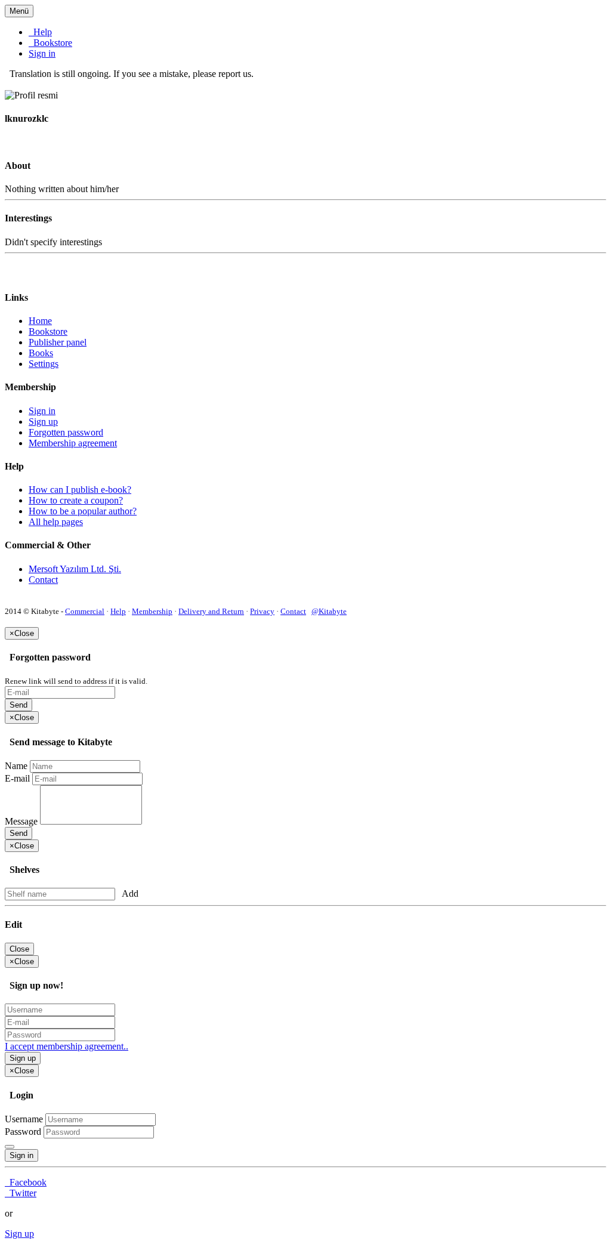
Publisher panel (58, 342)
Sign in (42, 53)
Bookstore (50, 43)
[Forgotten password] (9, 1147)
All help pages (56, 522)
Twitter (20, 1193)
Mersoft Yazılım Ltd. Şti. (75, 569)
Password (23, 1131)
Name (16, 766)
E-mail (17, 778)
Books (41, 353)
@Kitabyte (329, 611)
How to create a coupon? (76, 500)
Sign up (43, 421)
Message (21, 821)
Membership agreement (73, 443)
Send (18, 704)
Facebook (26, 1182)
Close (19, 948)
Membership (152, 611)
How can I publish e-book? (80, 489)
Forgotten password (66, 432)
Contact (43, 580)
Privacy (262, 611)
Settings (43, 364)
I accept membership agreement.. (66, 1046)
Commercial (84, 611)
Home (40, 321)
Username (24, 1119)
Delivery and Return (211, 611)
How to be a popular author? (83, 511)
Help (40, 32)
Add (128, 893)
